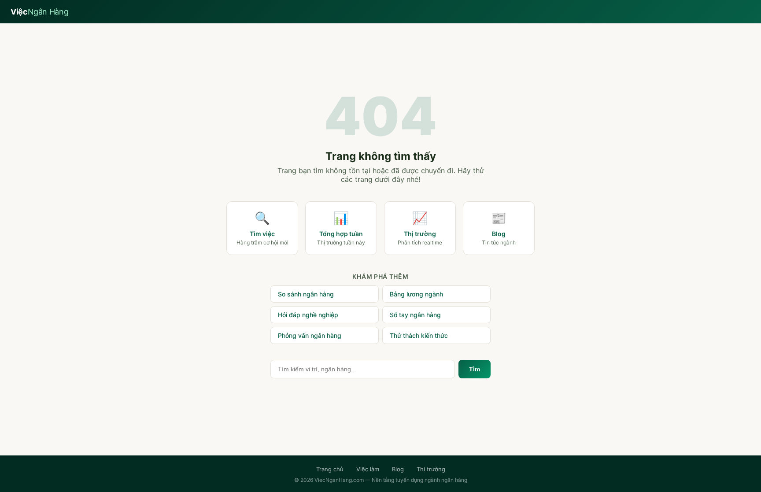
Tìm (474, 369)
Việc (39, 11)
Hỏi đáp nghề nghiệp (308, 314)
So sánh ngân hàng (306, 294)
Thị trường (431, 469)
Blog (398, 469)
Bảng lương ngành (416, 294)
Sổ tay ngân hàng (415, 314)
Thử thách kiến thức (419, 335)
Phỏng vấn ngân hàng (309, 335)
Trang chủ (330, 469)
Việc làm (367, 469)
